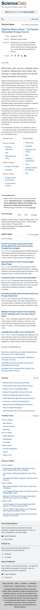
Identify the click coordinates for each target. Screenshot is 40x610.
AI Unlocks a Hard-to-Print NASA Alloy (16, 401)
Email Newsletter (10, 536)
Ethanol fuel (29, 143)
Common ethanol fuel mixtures (31, 168)
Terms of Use (32, 586)
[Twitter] (15, 56)
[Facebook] (12, 56)
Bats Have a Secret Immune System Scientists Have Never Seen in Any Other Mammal (19, 353)
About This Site (8, 583)
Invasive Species (9, 426)
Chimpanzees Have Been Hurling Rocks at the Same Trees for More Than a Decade (19, 469)
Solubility (28, 146)
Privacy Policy (8, 586)
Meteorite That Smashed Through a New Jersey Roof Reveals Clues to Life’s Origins (19, 497)
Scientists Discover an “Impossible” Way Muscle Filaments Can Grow (17, 358)
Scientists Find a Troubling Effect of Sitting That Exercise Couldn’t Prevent (17, 369)
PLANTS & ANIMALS (7, 420)
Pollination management (29, 159)
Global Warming (8, 436)
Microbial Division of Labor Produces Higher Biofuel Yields (17, 263)
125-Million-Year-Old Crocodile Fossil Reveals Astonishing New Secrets (17, 364)
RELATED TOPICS (8, 138)
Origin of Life (7, 455)
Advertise (32, 583)
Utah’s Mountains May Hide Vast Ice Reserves (19, 398)
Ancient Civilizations (10, 448)
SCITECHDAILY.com (15, 347)
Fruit (26, 173)
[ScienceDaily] (14, 3)
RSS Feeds (8, 539)
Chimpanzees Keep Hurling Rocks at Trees (18, 386)
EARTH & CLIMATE (6, 433)
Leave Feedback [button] (10, 574)
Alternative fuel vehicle (30, 150)
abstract (32, 207)
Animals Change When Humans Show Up (17, 392)
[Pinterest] (18, 56)
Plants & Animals (9, 143)
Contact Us (8, 577)
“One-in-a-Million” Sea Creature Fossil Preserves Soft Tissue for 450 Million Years (20, 510)
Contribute (23, 583)
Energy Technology (12, 166)
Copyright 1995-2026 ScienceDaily (16, 589)
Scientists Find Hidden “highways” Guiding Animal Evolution (20, 479)
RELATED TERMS (28, 138)
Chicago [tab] (34, 215)
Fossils (5, 452)
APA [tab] (26, 215)
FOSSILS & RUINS (6, 445)
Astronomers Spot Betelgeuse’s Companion (18, 404)
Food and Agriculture (9, 148)
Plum (27, 164)
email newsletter (29, 12)
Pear (27, 155)
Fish (6, 152)
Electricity (8, 170)
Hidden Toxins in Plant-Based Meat (15, 389)
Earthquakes (7, 439)
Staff (16, 583)
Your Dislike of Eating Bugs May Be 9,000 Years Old (19, 474)
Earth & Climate (8, 174)
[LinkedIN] (22, 56)
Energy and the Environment (10, 179)
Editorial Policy (20, 586)
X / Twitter (7, 557)
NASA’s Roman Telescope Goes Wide (16, 383)
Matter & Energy (8, 162)
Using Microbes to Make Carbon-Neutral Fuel (17, 332)
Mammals (6, 429)
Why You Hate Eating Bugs (12, 407)
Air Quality (6, 442)
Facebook (7, 554)
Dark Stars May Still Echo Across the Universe (19, 411)
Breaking (4, 378)
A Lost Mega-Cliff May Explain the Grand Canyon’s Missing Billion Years (20, 492)
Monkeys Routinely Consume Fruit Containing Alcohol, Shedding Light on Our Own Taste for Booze (18, 314)
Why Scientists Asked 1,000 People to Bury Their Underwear (20, 487)
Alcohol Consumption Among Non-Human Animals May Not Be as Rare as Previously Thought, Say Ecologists (17, 246)
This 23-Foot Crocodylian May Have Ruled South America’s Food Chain (20, 515)
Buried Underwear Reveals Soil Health (16, 395)
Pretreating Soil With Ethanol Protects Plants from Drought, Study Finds (19, 294)
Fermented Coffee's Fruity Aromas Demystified (18, 278)
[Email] (25, 56)
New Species (7, 423)
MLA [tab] (19, 215)
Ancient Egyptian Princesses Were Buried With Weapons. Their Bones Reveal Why (19, 505)
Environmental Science (10, 184)
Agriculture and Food (10, 157)
